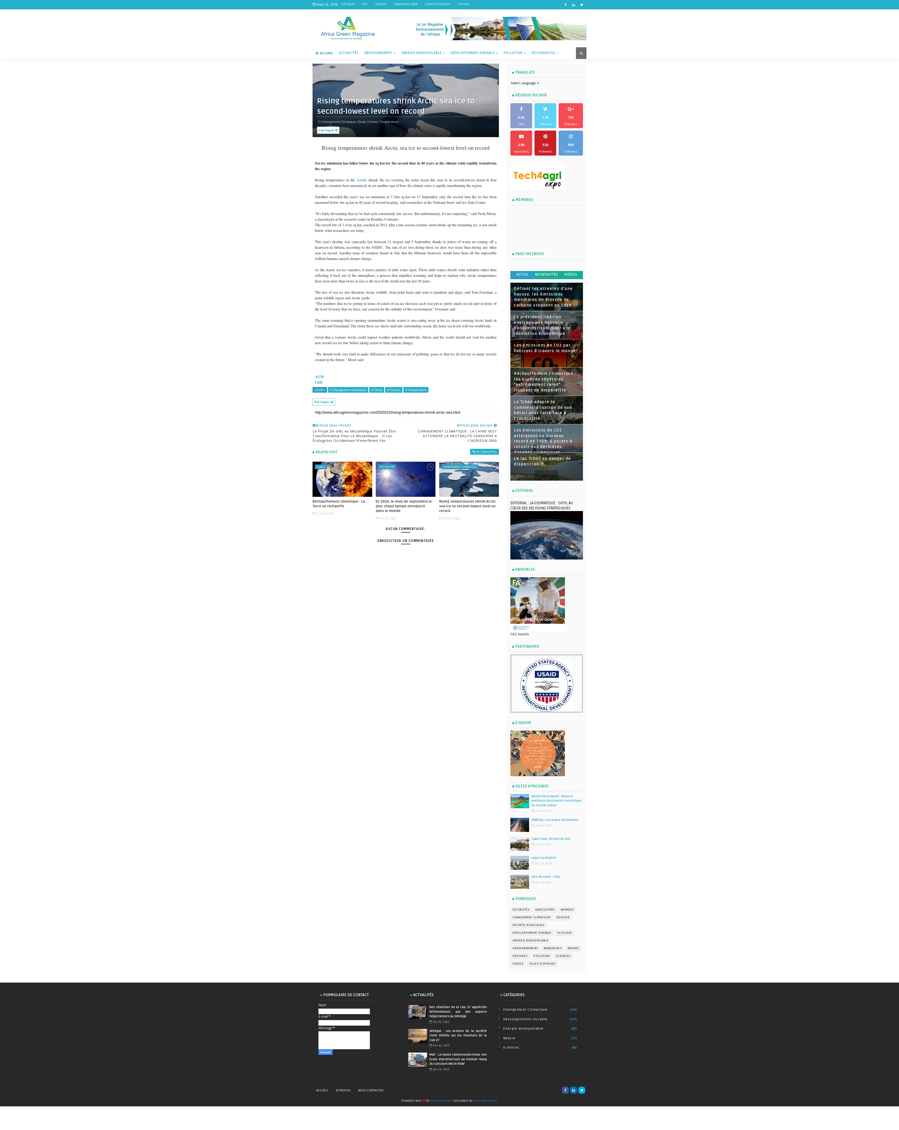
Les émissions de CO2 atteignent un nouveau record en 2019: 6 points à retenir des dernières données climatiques (543, 441)
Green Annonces (437, 4)
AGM (319, 376)
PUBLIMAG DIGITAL (486, 1101)
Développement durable (532, 933)
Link (319, 382)
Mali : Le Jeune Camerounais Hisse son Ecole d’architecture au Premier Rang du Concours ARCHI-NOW (457, 1059)
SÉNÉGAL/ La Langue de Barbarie (554, 820)
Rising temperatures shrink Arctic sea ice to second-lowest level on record (467, 506)
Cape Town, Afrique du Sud (550, 839)
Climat (321, 466)
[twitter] (581, 4)
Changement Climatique (460, 466)
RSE (365, 4)
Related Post (327, 452)
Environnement (378, 53)
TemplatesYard (441, 1101)
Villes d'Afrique (542, 963)
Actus (522, 275)
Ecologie (564, 933)
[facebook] (565, 4)
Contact (463, 4)
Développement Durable (472, 53)
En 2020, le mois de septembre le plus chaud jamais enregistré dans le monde (404, 506)
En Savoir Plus (486, 452)
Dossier (381, 4)
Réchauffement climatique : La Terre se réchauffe (339, 503)
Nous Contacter (370, 1090)
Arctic (362, 180)
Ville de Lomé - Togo (545, 877)
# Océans (394, 390)
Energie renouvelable (531, 940)
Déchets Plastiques (529, 925)
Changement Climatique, (339, 122)
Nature (573, 948)
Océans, (373, 122)
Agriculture (545, 909)
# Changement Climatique (348, 390)
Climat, (361, 122)
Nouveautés (546, 275)
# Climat (376, 390)
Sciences (563, 956)
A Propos (348, 4)
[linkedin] (573, 4)
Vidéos (570, 275)
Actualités (349, 53)
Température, (389, 122)
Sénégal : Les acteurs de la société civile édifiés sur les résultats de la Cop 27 (457, 1035)
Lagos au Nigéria (543, 858)
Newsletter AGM (406, 4)
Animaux (567, 909)
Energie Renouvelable (422, 53)
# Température (416, 390)
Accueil (326, 53)
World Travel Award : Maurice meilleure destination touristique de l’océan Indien (556, 800)
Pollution (513, 53)
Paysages (520, 956)
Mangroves (553, 948)
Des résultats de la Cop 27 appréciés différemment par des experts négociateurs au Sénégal (457, 1011)
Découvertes (543, 53)
